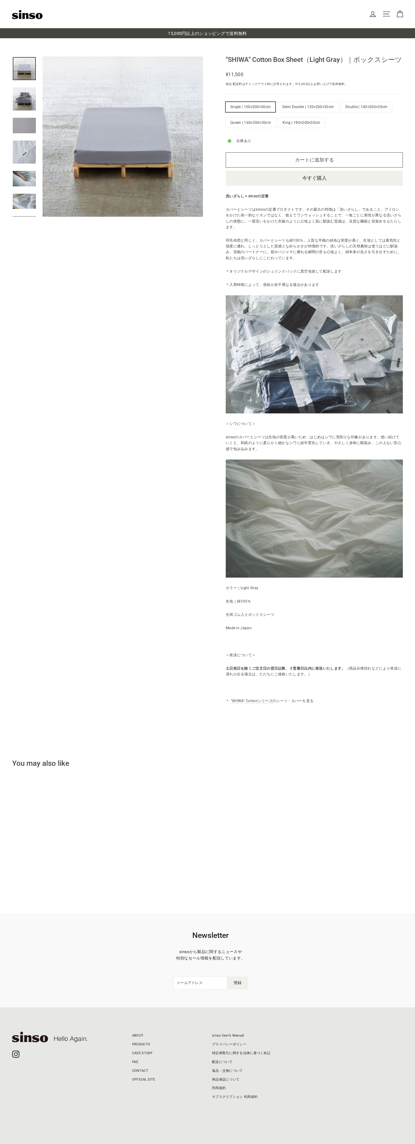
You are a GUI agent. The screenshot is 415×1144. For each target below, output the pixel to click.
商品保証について (225, 1079)
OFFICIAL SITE (143, 1079)
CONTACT (140, 1071)
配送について (222, 1062)
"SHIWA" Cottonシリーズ (252, 701)
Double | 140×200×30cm (366, 107)
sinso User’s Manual (228, 1035)
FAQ (135, 1062)
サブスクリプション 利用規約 (235, 1097)
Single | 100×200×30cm (250, 107)
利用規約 (219, 1088)
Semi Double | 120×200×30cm (308, 107)
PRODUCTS (141, 1044)
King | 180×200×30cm (302, 123)
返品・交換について (227, 1071)
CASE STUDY (142, 1053)
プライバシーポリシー (229, 1044)
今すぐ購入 (314, 178)
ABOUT (138, 1035)
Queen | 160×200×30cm (250, 123)
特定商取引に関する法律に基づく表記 (241, 1053)
